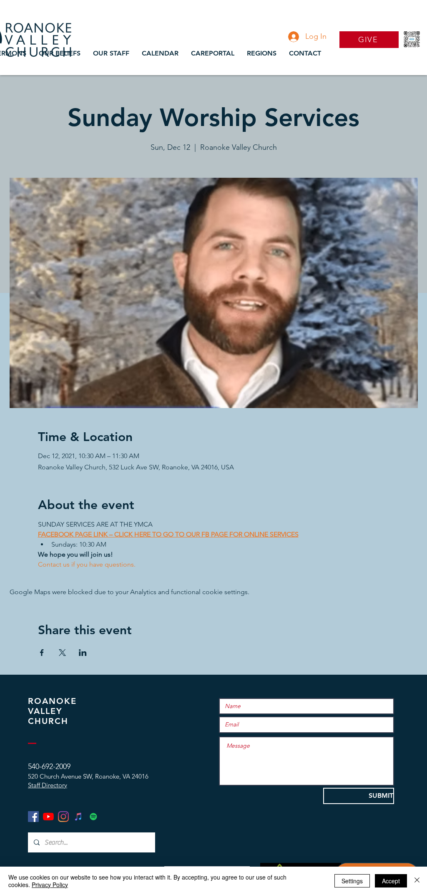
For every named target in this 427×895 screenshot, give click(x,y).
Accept (391, 881)
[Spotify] (93, 816)
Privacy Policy (50, 884)
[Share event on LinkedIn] (83, 652)
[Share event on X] (62, 652)
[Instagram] (63, 816)
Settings (352, 881)
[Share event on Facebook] (42, 652)
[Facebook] (33, 816)
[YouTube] (48, 816)
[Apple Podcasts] (78, 816)
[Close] (417, 880)
